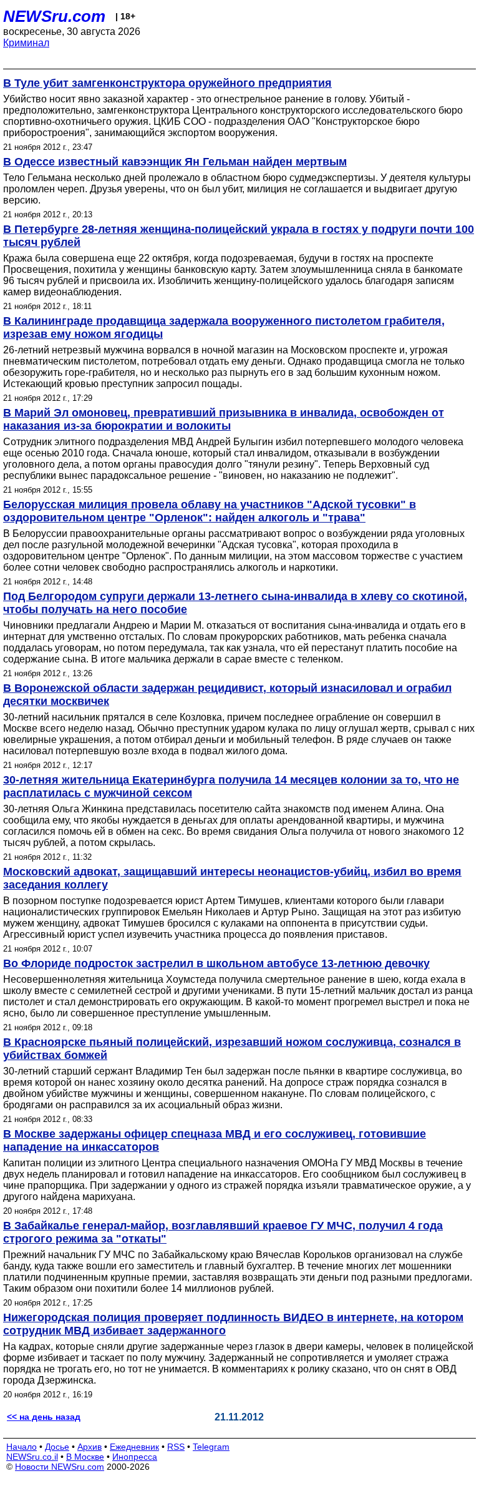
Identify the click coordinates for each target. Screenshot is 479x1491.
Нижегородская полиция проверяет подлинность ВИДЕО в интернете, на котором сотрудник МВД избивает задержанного (233, 1324)
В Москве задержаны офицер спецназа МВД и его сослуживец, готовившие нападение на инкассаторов (214, 1140)
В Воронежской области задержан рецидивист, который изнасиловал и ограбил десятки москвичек (227, 694)
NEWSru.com (54, 16)
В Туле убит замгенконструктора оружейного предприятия (167, 83)
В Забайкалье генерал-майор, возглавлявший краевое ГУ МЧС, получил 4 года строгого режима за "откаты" (223, 1232)
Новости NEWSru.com (59, 1467)
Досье (57, 1447)
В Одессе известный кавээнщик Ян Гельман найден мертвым (175, 161)
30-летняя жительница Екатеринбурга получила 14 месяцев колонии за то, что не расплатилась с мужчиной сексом (231, 786)
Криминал (26, 42)
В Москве (85, 1457)
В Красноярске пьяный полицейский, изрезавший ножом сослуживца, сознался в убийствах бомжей (232, 1048)
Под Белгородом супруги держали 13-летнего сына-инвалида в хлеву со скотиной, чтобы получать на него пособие (235, 603)
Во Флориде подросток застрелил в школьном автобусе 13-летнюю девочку (216, 963)
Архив (89, 1447)
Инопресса (134, 1457)
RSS (176, 1447)
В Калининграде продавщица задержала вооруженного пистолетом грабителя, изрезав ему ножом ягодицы (224, 327)
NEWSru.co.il (32, 1457)
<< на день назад (43, 1417)
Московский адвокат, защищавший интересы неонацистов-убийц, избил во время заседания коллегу (232, 878)
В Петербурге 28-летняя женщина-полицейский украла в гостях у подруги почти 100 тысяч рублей (238, 235)
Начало (21, 1447)
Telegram (211, 1447)
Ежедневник (134, 1447)
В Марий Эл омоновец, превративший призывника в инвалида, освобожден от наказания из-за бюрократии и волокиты (223, 419)
